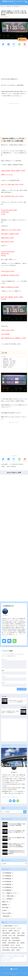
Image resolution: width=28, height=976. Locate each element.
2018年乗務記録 (7, 878)
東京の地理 (6, 907)
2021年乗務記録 (7, 887)
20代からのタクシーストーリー (14, 2)
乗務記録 (21, 464)
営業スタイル (17, 930)
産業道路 (22, 942)
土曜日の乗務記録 (6, 933)
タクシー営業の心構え (9, 896)
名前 (3, 670)
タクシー (16, 925)
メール (4, 676)
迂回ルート (21, 947)
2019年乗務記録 (13, 464)
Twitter (4, 643)
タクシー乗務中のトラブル (10, 893)
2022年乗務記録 (7, 890)
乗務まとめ (6, 901)
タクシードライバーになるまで (8, 928)
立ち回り (12, 945)
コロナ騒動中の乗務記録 (7, 925)
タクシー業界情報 (8, 898)
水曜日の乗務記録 (16, 940)
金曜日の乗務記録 (11, 466)
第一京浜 (18, 945)
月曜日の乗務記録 (6, 937)
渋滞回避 (4, 942)
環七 (18, 942)
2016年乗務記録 (7, 872)
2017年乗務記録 (7, 875)
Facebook (9, 643)
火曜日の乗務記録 (11, 942)
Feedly (14, 643)
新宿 (14, 935)
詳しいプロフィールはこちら (10, 797)
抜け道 (10, 935)
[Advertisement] (14, 62)
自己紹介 (5, 910)
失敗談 (23, 933)
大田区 (18, 933)
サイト (3, 682)
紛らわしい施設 (5, 947)
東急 (10, 940)
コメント (4, 659)
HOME (15, 969)
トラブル (19, 928)
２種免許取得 (6, 916)
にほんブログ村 (6, 960)
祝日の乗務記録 (5, 945)
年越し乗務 (4, 935)
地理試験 (13, 933)
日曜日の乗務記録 (20, 935)
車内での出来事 (7, 913)
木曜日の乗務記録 (15, 937)
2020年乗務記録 (7, 884)
